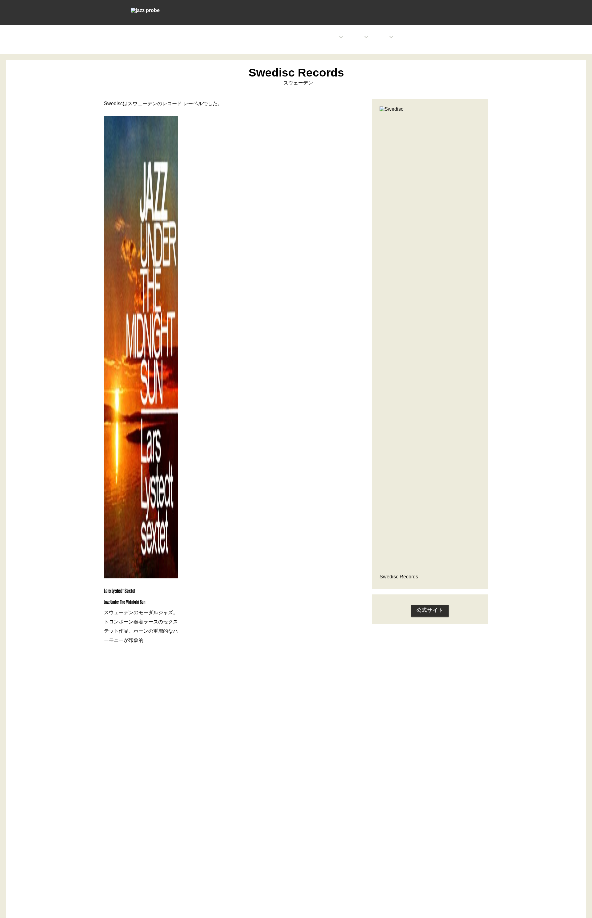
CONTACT (463, 37)
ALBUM (423, 37)
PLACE (404, 37)
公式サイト (430, 610)
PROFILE (355, 37)
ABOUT (442, 37)
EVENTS (381, 37)
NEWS (332, 37)
